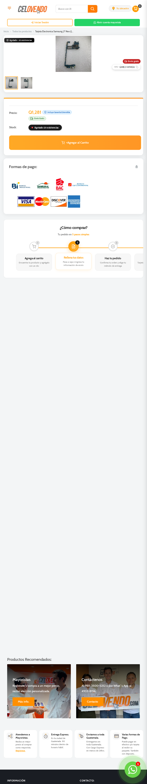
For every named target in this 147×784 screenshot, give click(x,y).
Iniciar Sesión (41, 22)
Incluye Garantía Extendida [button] (59, 112)
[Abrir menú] (9, 8)
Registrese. (20, 750)
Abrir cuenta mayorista (109, 22)
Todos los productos (22, 31)
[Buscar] (92, 9)
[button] (120, 8)
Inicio (6, 31)
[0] (135, 9)
